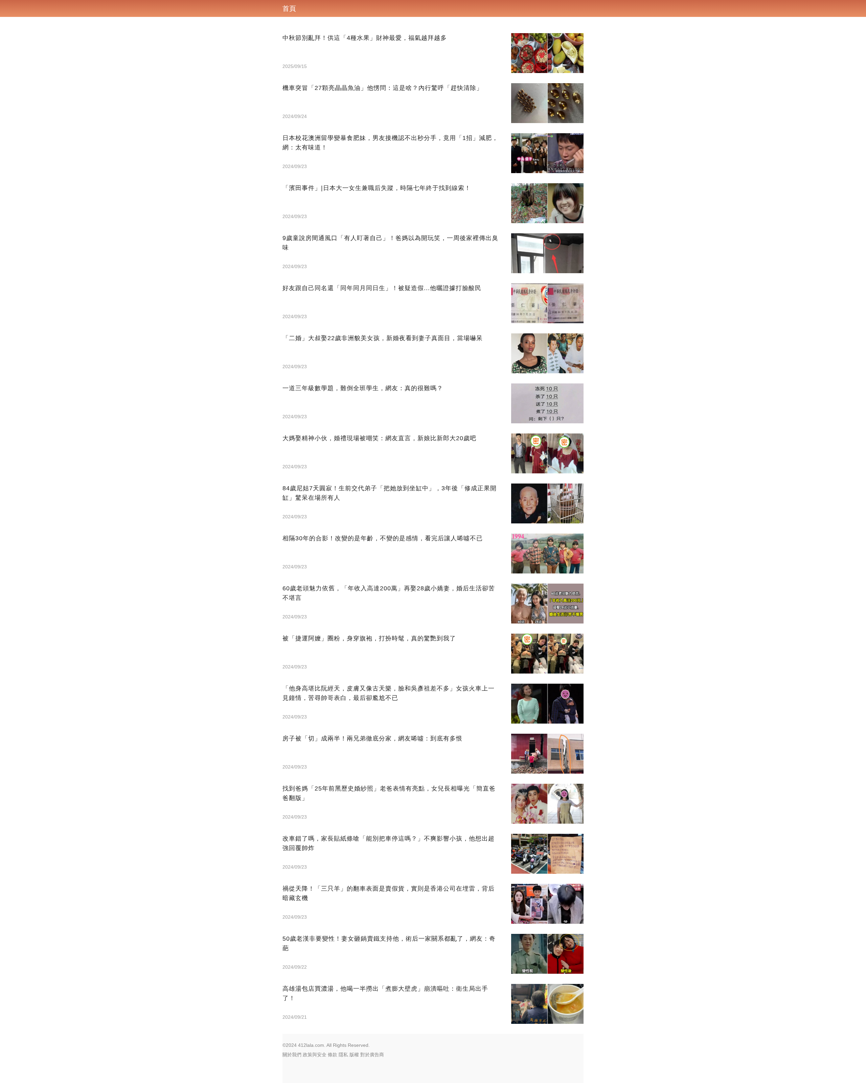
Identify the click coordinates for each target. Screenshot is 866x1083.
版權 (354, 1054)
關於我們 (291, 1054)
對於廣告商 (372, 1054)
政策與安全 (314, 1054)
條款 (332, 1054)
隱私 (343, 1054)
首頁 (289, 8)
